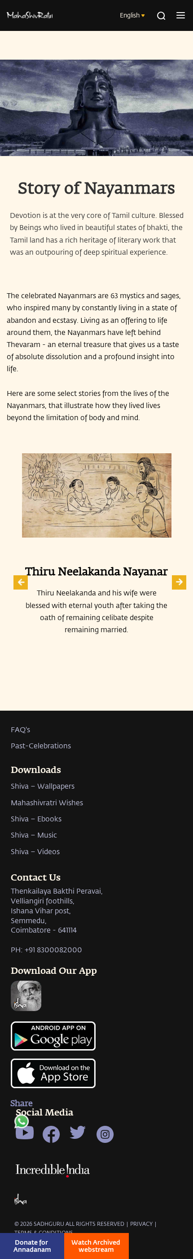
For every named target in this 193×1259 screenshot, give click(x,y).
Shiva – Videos (35, 851)
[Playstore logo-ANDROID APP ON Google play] (96, 1039)
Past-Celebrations (41, 745)
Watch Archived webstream (96, 1246)
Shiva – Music (34, 834)
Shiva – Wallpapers (43, 785)
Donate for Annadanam (32, 1246)
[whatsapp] (21, 1123)
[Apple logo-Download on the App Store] (96, 1078)
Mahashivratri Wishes (47, 802)
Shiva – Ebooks (36, 818)
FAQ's (20, 729)
